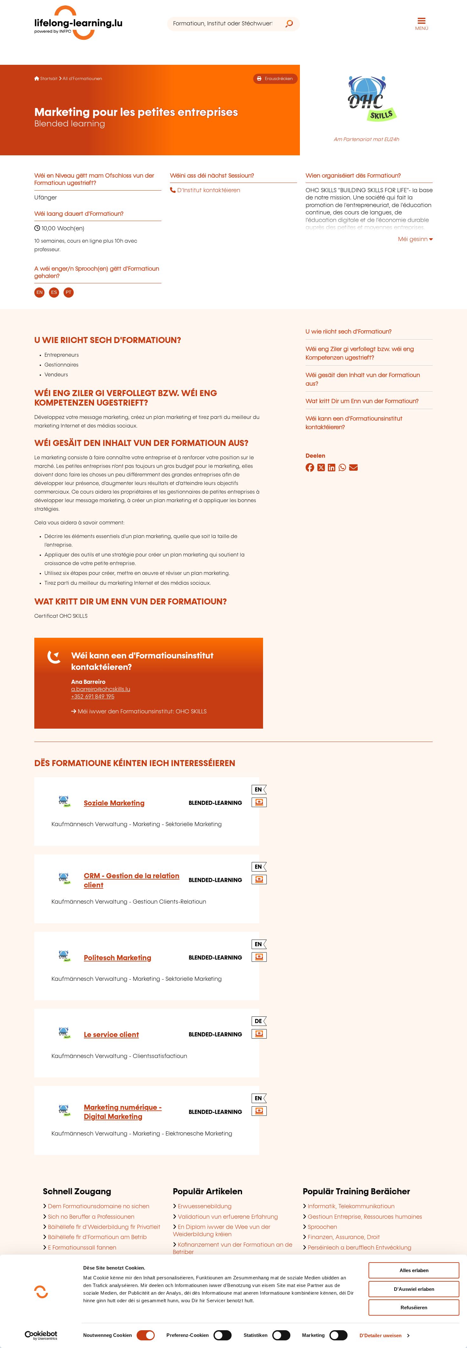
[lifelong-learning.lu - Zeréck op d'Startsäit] (78, 24)
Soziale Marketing (114, 803)
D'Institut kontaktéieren (208, 190)
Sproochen (322, 1227)
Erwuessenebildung (205, 1207)
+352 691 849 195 (92, 697)
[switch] (222, 1335)
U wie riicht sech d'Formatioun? (349, 332)
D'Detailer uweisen (381, 1335)
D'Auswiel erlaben (414, 1289)
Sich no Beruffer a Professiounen (91, 1217)
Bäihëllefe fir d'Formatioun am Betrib (97, 1237)
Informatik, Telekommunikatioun (351, 1207)
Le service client (111, 1035)
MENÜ (421, 28)
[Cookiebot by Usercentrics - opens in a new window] (41, 1335)
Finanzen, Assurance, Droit (344, 1237)
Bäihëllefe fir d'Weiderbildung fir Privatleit (104, 1227)
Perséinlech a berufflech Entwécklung (359, 1248)
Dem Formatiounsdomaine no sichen (98, 1207)
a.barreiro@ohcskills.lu (100, 689)
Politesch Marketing (117, 958)
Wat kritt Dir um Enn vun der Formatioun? (362, 401)
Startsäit (49, 79)
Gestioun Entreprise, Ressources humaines (365, 1217)
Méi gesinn (413, 239)
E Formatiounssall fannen (82, 1248)
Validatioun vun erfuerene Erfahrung (228, 1217)
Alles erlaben (414, 1270)
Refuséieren (414, 1307)
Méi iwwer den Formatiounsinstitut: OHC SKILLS (142, 712)
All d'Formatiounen (82, 79)
